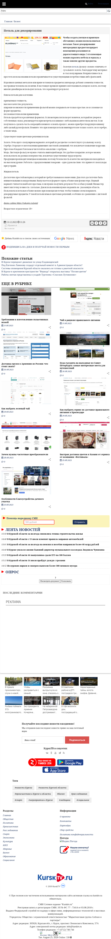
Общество (8, 819)
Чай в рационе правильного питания (80, 320)
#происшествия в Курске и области (33, 793)
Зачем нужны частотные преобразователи (24, 454)
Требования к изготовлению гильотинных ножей (24, 320)
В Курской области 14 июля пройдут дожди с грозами (36, 560)
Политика (8, 822)
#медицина (64, 800)
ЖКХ (5, 845)
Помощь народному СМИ (22, 518)
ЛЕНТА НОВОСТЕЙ (22, 529)
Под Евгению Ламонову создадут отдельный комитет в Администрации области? (41, 265)
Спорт (6, 834)
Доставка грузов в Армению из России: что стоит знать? (24, 365)
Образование (9, 856)
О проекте (65, 816)
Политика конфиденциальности (76, 834)
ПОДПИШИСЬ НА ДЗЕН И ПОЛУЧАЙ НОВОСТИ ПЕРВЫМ (37, 247)
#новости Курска (23, 787)
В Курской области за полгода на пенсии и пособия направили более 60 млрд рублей (53, 544)
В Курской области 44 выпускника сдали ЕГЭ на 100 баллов (39, 555)
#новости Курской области (52, 787)
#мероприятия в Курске (41, 800)
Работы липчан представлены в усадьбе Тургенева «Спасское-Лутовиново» (38, 274)
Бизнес (17, 21)
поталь (75, 66)
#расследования (79, 793)
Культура (8, 841)
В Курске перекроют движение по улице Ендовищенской (29, 262)
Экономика (8, 837)
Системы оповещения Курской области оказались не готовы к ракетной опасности (42, 268)
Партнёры (65, 825)
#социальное (83, 800)
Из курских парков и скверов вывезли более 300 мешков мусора (42, 565)
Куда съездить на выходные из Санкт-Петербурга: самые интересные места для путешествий (82, 365)
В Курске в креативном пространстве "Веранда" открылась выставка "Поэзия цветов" (44, 271)
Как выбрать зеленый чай (15, 408)
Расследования (10, 830)
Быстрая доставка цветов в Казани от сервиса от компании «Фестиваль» (85, 455)
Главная (8, 21)
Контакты (65, 821)
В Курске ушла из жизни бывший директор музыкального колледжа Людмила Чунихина (55, 549)
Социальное (9, 860)
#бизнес (61, 793)
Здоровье (7, 849)
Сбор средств (66, 830)
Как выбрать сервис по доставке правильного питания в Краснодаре (84, 411)
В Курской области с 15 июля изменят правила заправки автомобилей (45, 539)
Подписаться (77, 740)
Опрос (11, 571)
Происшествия (10, 826)
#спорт (18, 800)
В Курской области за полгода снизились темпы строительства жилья (45, 533)
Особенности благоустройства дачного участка (22, 500)
